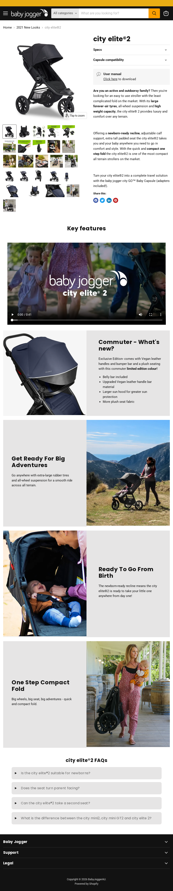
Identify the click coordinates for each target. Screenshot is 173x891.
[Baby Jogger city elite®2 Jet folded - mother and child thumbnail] (73, 191)
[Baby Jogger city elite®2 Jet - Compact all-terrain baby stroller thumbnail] (71, 161)
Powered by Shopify (86, 883)
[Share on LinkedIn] (109, 200)
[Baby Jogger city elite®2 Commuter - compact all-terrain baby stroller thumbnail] (54, 176)
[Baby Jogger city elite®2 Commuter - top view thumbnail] (67, 176)
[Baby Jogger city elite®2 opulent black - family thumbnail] (56, 161)
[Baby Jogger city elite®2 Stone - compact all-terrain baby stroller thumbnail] (24, 176)
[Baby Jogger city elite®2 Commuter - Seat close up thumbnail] (55, 191)
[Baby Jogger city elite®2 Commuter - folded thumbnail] (34, 191)
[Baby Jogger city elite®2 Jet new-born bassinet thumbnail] (9, 205)
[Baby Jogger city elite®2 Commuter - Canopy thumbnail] (13, 191)
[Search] (154, 13)
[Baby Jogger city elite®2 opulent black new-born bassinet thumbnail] (42, 161)
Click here (110, 79)
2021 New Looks (28, 27)
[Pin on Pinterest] (115, 200)
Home (7, 27)
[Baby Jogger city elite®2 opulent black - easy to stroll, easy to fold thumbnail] (39, 146)
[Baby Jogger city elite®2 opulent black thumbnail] (26, 161)
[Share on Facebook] (95, 200)
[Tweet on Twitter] (102, 200)
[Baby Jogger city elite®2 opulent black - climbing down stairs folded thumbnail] (68, 146)
